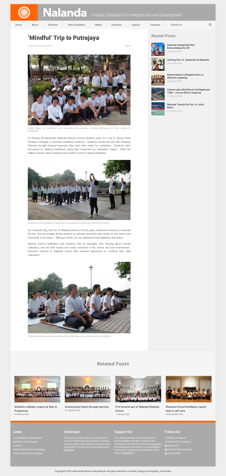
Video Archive (174, 453)
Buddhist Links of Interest (25, 441)
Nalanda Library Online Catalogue (29, 449)
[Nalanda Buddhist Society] (65, 12)
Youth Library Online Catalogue (28, 453)
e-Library (17, 445)
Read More (69, 450)
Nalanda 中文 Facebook (178, 441)
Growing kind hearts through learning (87, 406)
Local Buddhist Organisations (27, 438)
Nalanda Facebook (176, 438)
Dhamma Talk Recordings (179, 449)
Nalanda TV (172, 445)
